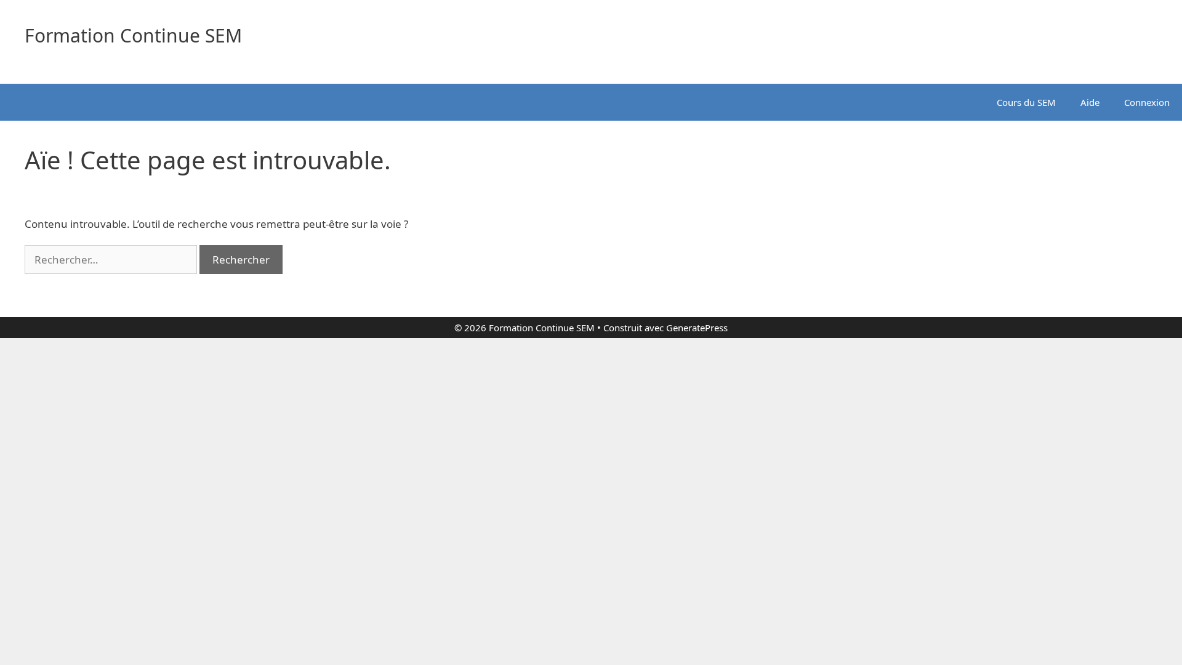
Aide (1090, 102)
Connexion (1147, 102)
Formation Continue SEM (133, 35)
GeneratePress (697, 327)
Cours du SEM (1026, 102)
